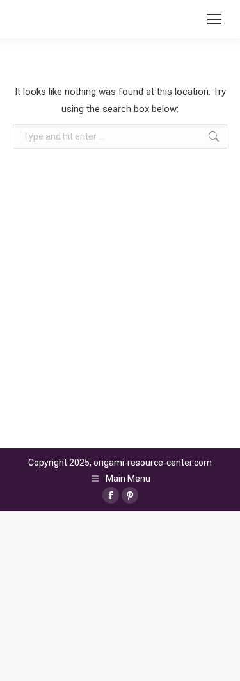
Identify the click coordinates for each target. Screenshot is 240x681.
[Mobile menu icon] (214, 19)
